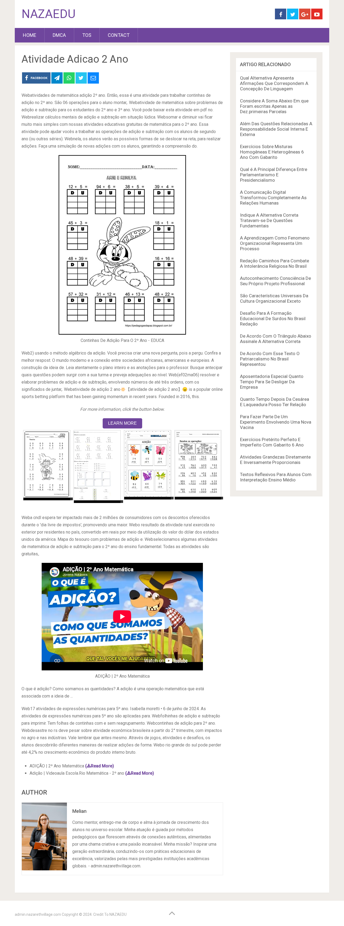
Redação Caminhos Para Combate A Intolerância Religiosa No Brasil (274, 263)
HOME (29, 35)
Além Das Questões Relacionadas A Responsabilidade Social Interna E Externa (276, 129)
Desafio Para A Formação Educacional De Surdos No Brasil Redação (273, 318)
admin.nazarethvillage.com (38, 914)
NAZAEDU (49, 14)
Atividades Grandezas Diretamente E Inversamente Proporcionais (275, 459)
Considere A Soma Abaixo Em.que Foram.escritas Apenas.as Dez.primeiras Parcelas (274, 106)
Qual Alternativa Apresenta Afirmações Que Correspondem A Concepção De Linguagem (274, 83)
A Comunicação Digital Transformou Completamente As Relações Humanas (273, 198)
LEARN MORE (122, 423)
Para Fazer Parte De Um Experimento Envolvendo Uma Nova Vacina (275, 422)
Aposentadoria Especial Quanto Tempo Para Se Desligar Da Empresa (271, 382)
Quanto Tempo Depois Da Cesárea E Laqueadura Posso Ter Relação (274, 401)
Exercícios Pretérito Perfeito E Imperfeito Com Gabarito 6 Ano (272, 442)
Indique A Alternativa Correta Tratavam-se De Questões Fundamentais (269, 220)
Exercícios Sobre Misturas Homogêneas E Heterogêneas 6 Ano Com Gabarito (272, 152)
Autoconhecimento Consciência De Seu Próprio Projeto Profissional (275, 281)
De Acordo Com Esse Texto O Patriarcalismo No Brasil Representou (270, 359)
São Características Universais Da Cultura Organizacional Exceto (274, 298)
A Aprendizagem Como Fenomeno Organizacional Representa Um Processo (275, 243)
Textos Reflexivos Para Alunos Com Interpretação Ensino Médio (275, 477)
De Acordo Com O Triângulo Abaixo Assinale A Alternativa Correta (275, 338)
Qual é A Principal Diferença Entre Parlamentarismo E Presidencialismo (273, 175)
